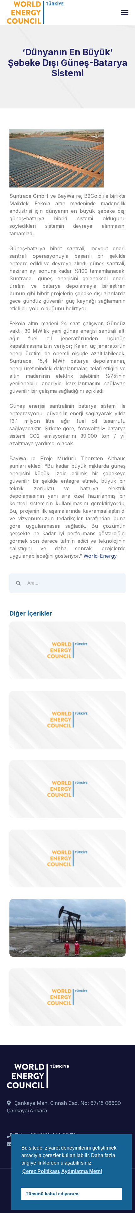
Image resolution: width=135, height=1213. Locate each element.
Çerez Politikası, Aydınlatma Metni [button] (62, 1171)
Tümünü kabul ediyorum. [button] (52, 1193)
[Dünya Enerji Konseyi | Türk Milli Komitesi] (35, 12)
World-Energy (100, 556)
